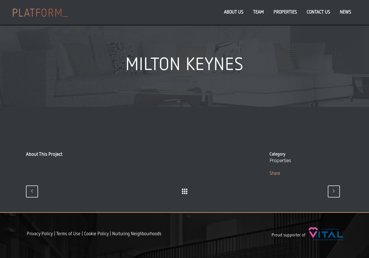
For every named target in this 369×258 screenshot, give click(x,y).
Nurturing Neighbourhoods (136, 234)
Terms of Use (68, 234)
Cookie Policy (96, 234)
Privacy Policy (40, 234)
